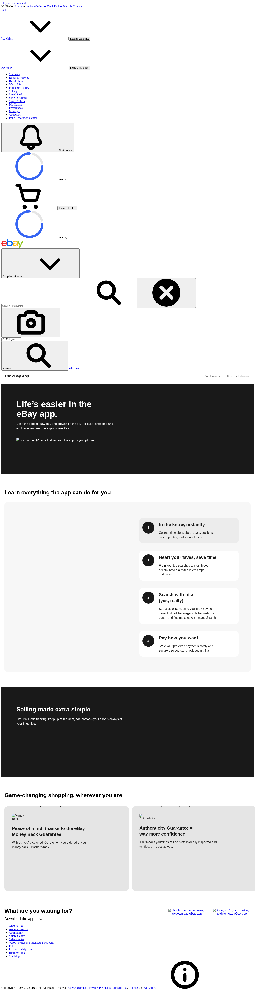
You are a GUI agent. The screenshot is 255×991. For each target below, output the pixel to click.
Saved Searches (18, 97)
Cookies (133, 987)
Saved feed (15, 94)
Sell (3, 9)
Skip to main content (13, 3)
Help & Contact (72, 6)
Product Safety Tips (20, 949)
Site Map (14, 956)
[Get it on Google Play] (232, 913)
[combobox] (41, 306)
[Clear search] (166, 293)
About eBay (16, 925)
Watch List (15, 84)
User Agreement (77, 987)
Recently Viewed (19, 77)
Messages (14, 111)
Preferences (16, 107)
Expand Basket (67, 208)
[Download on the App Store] (187, 913)
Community (16, 932)
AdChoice (150, 987)
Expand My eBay (79, 67)
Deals (50, 6)
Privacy (93, 987)
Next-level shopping (239, 376)
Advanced (74, 368)
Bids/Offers (16, 81)
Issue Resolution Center (23, 117)
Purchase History (19, 87)
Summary (14, 74)
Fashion (58, 6)
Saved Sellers (17, 101)
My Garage (15, 104)
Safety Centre (17, 935)
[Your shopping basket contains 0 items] (29, 208)
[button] (34, 356)
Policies (13, 946)
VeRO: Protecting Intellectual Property (31, 942)
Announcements (18, 929)
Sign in (18, 6)
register (31, 6)
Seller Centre (16, 939)
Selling (13, 91)
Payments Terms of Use (113, 987)
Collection (41, 6)
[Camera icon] (30, 322)
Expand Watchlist (79, 38)
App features (212, 376)
